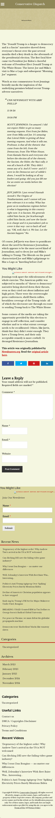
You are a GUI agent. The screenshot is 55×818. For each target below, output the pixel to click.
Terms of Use (19, 808)
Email (6, 439)
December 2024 (11, 678)
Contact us (8, 716)
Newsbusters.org (11, 351)
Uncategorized (11, 647)
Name (6, 425)
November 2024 (11, 683)
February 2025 (10, 669)
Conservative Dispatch (30, 4)
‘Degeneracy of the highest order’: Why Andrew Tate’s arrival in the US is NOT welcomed (23, 747)
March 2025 (9, 664)
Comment (8, 392)
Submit (9, 528)
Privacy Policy (10, 726)
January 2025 (10, 673)
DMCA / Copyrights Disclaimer (19, 721)
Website (6, 453)
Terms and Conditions (14, 730)
